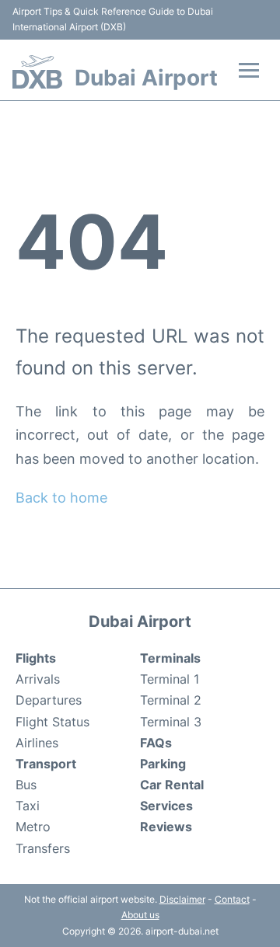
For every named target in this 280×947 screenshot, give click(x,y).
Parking (163, 763)
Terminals (170, 658)
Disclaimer (182, 899)
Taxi (28, 805)
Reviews (166, 826)
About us (140, 915)
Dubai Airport (146, 78)
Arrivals (38, 679)
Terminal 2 (170, 700)
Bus (26, 784)
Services (166, 805)
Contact (232, 899)
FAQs (156, 742)
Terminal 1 (169, 679)
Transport (46, 763)
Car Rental (172, 784)
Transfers (43, 848)
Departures (49, 700)
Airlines (37, 742)
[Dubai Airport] (37, 72)
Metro (33, 826)
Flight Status (52, 721)
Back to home (61, 497)
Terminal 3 (170, 721)
